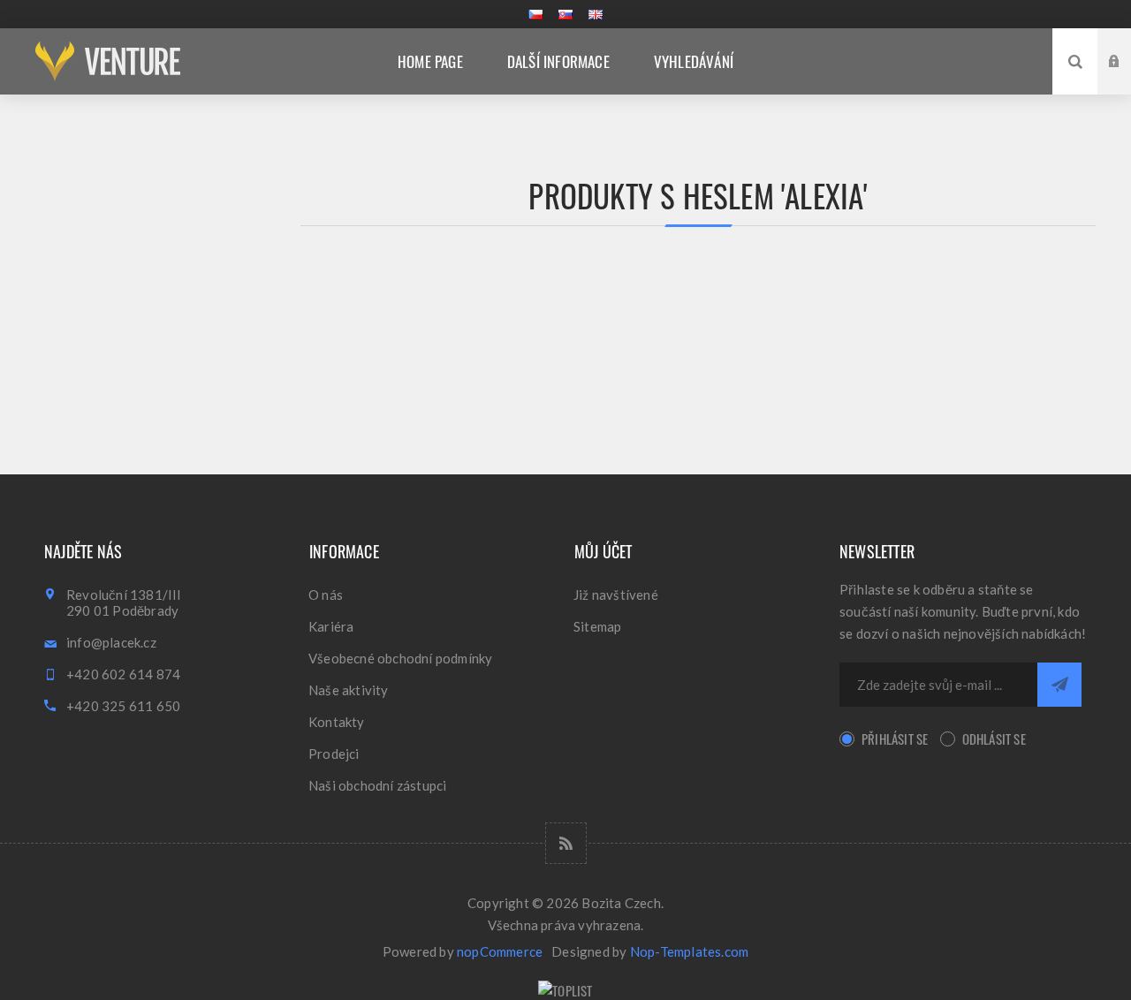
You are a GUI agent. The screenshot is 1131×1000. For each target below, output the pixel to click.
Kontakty (336, 722)
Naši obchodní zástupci (377, 785)
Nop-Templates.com (689, 951)
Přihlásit (1127, 44)
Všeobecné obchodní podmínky (400, 658)
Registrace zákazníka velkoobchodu (1127, 78)
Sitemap (597, 626)
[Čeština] (535, 14)
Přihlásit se (895, 738)
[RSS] (566, 843)
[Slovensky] (565, 14)
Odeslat (1059, 685)
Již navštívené (615, 594)
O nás (325, 594)
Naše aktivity (348, 690)
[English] (595, 14)
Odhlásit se (994, 738)
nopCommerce (500, 951)
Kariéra (330, 626)
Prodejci (334, 753)
